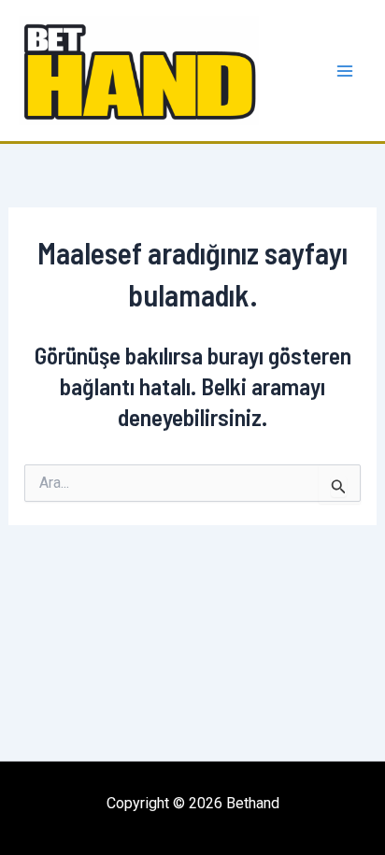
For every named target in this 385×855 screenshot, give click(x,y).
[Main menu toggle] (345, 71)
